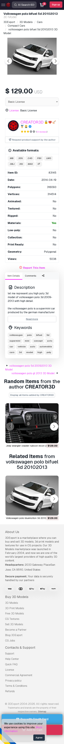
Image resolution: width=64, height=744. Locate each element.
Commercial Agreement (18, 675)
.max (30, 164)
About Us (12, 532)
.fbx (39, 158)
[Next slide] (55, 61)
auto (32, 346)
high (39, 352)
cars (12, 352)
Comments (30, 275)
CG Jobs (10, 640)
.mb (11, 158)
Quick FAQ (11, 664)
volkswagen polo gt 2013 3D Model (33, 373)
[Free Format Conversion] (39, 164)
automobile (46, 346)
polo (29, 335)
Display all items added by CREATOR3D (32, 395)
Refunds (10, 691)
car (11, 346)
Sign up (56, 4)
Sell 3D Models (14, 624)
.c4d (29, 158)
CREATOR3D (32, 122)
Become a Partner (16, 629)
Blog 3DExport (13, 635)
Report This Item (34, 268)
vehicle (22, 346)
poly (49, 352)
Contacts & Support (20, 647)
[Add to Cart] (47, 438)
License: (14, 110)
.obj (12, 164)
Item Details (14, 275)
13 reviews (42, 131)
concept (38, 340)
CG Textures (12, 619)
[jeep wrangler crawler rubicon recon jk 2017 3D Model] (32, 423)
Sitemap (42, 711)
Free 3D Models (14, 613)
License (9, 669)
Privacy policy (13, 680)
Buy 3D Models (16, 597)
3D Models (11, 603)
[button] (54, 426)
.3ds (20, 158)
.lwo (48, 158)
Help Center (12, 659)
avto (49, 340)
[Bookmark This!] (54, 438)
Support (9, 653)
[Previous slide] (8, 61)
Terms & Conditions (16, 686)
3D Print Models (14, 608)
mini (27, 340)
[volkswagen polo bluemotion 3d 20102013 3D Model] (32, 495)
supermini (15, 340)
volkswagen (16, 335)
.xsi (21, 164)
